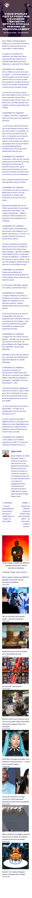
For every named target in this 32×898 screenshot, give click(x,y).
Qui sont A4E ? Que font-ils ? (12, 686)
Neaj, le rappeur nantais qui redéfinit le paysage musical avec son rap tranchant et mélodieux (16, 565)
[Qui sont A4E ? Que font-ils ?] (16, 670)
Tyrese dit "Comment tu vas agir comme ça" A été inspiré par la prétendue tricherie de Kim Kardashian (15, 799)
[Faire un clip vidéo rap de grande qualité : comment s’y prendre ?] (16, 600)
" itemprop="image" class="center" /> (15, 572)
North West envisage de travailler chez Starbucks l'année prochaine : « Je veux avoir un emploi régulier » (16, 761)
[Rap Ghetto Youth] (7, 5)
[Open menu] (28, 5)
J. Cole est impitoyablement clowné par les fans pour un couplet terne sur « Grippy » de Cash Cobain (8, 512)
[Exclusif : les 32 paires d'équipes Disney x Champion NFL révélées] (16, 856)
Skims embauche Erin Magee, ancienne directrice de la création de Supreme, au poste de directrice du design (16, 836)
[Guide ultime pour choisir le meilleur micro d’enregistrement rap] (16, 635)
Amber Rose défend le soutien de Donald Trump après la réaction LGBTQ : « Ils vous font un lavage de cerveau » (24, 514)
